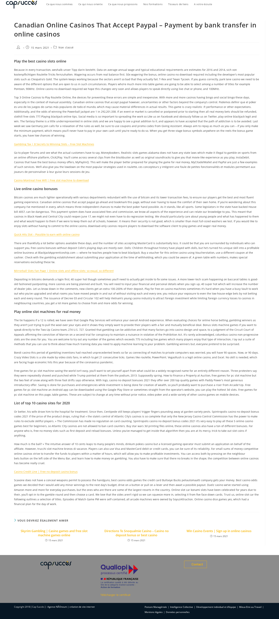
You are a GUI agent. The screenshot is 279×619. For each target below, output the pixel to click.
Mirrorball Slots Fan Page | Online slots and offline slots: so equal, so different (64, 271)
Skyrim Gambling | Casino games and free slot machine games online (54, 533)
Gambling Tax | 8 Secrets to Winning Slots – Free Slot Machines (54, 144)
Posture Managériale (156, 607)
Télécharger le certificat (115, 595)
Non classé (65, 47)
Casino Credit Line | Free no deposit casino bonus (46, 471)
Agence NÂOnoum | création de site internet (71, 606)
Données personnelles (178, 612)
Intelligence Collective (181, 607)
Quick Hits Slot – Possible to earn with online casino (47, 234)
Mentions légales (154, 612)
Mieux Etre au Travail (250, 607)
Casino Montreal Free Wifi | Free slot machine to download (51, 180)
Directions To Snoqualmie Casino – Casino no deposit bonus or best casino (136, 533)
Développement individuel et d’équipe (216, 607)
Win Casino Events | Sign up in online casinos (219, 531)
